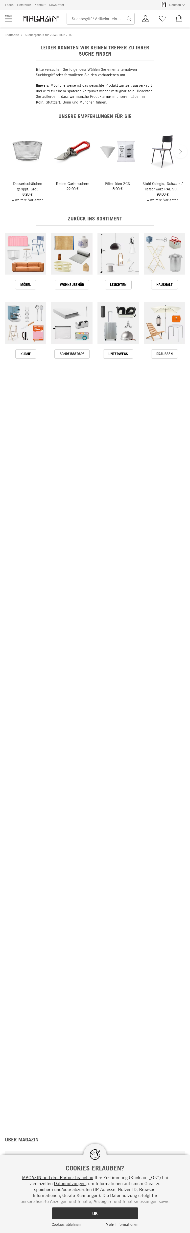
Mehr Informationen (122, 1224)
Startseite (12, 35)
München (87, 102)
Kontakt (40, 5)
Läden (9, 5)
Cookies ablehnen (66, 1224)
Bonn (67, 102)
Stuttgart (53, 102)
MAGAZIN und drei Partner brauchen (57, 1177)
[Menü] (8, 18)
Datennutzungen (70, 1183)
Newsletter (56, 5)
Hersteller (24, 5)
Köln (39, 102)
